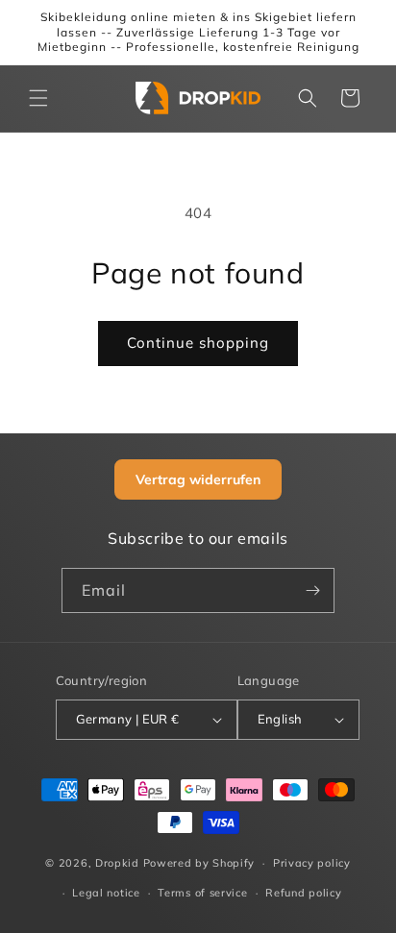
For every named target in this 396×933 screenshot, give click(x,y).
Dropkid (117, 863)
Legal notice (105, 892)
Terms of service (202, 892)
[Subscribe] (312, 590)
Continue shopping (198, 342)
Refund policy (303, 892)
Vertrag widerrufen (198, 479)
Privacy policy (312, 863)
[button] (38, 98)
